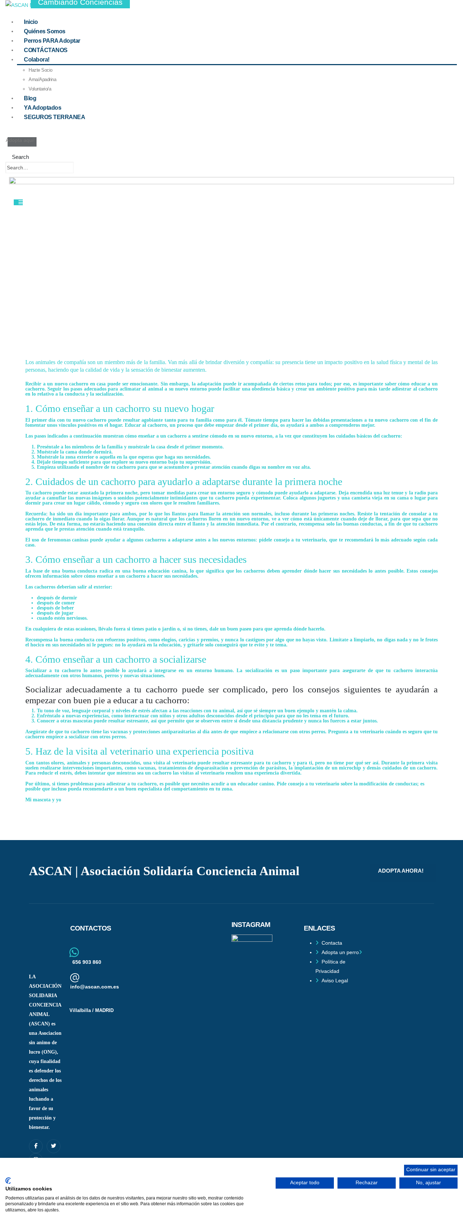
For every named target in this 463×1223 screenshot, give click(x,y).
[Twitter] (53, 1146)
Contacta (332, 943)
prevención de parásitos (260, 768)
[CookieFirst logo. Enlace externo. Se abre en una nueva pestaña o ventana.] (8, 1180)
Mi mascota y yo (43, 799)
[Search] (81, 168)
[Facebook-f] (36, 1146)
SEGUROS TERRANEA (54, 117)
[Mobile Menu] (18, 202)
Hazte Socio (40, 70)
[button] (17, 157)
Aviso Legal (335, 980)
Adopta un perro (340, 952)
